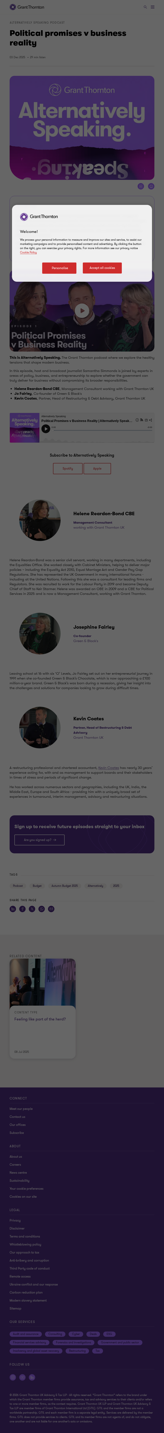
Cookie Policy (28, 252)
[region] (82, 243)
